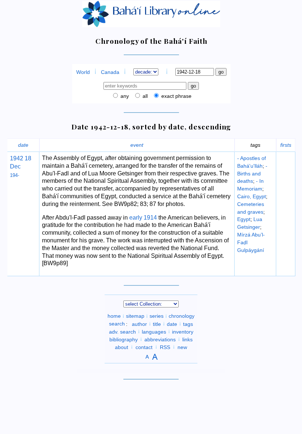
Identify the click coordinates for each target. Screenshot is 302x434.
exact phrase (176, 96)
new (182, 347)
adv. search (122, 331)
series (157, 316)
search (117, 324)
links (187, 339)
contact (144, 347)
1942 (16, 158)
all (144, 96)
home (114, 316)
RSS (165, 347)
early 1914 (143, 217)
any (124, 96)
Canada (110, 72)
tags (188, 324)
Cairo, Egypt (251, 196)
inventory (182, 331)
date (23, 145)
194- (14, 175)
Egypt (243, 219)
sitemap (135, 316)
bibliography (123, 339)
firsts (285, 145)
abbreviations (160, 339)
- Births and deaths (252, 173)
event (136, 145)
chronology (181, 316)
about (121, 347)
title (157, 324)
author (139, 324)
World (83, 72)
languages (154, 331)
